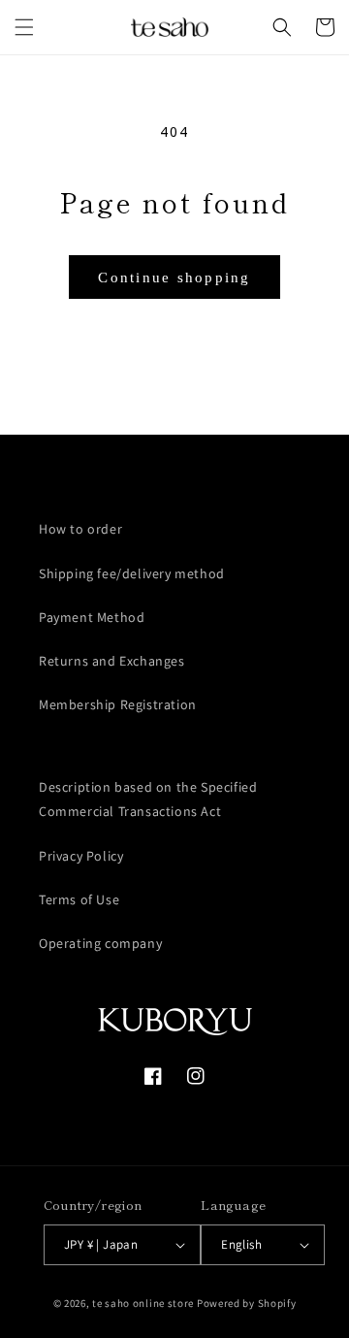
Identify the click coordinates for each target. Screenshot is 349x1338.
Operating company (100, 943)
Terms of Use (79, 899)
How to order (80, 529)
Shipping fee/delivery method (132, 573)
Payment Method (91, 617)
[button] (24, 27)
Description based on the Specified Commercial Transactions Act (148, 799)
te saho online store (143, 1303)
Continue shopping (174, 277)
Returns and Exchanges (112, 660)
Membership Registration (118, 704)
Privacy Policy (81, 856)
